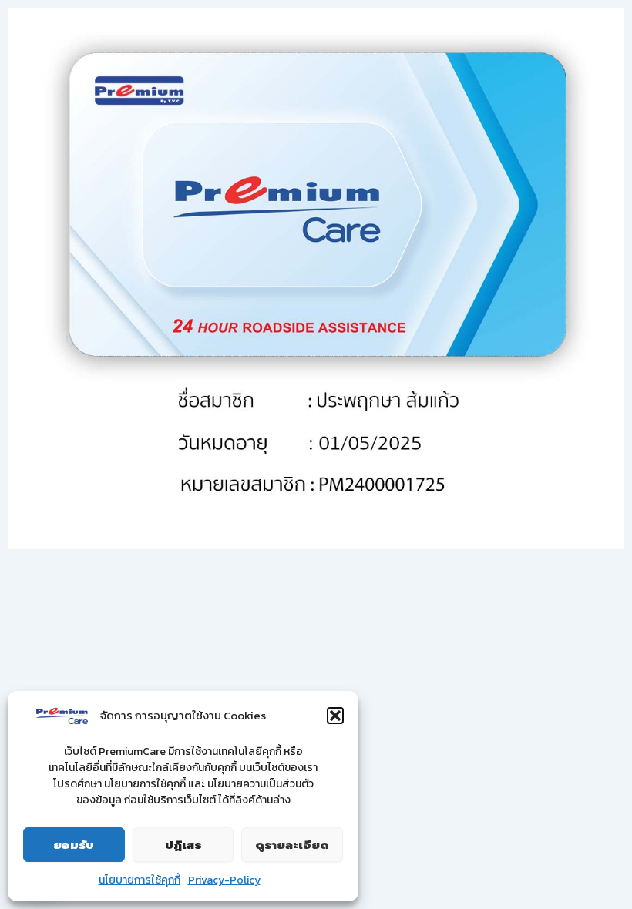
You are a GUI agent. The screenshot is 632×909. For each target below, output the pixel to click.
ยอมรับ (73, 845)
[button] (335, 715)
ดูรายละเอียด (292, 845)
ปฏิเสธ (183, 845)
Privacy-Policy (224, 880)
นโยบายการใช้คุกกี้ (139, 880)
